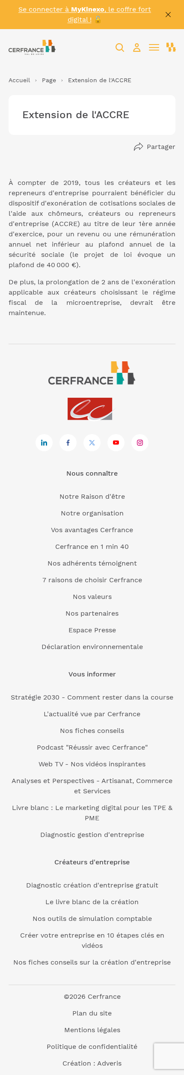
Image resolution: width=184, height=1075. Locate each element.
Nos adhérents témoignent (92, 563)
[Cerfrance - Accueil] (32, 47)
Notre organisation (92, 513)
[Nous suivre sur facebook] (68, 442)
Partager (161, 147)
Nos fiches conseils (92, 731)
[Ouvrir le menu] (154, 47)
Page (49, 80)
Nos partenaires (92, 613)
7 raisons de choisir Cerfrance (92, 580)
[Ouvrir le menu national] (171, 47)
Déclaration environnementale (92, 647)
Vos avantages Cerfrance (92, 530)
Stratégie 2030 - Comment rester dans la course (92, 697)
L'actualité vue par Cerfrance (92, 714)
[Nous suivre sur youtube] (116, 442)
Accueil (19, 80)
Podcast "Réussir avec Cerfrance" (92, 747)
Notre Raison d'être (92, 496)
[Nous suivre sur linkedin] (44, 442)
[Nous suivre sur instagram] (139, 442)
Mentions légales (92, 1030)
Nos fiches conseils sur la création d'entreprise (92, 962)
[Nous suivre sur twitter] (92, 442)
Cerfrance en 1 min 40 (92, 546)
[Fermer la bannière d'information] (168, 14)
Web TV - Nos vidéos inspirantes (92, 764)
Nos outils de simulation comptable (92, 918)
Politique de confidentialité (92, 1046)
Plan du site (92, 1013)
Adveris (109, 1063)
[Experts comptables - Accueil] (92, 409)
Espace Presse (92, 630)
